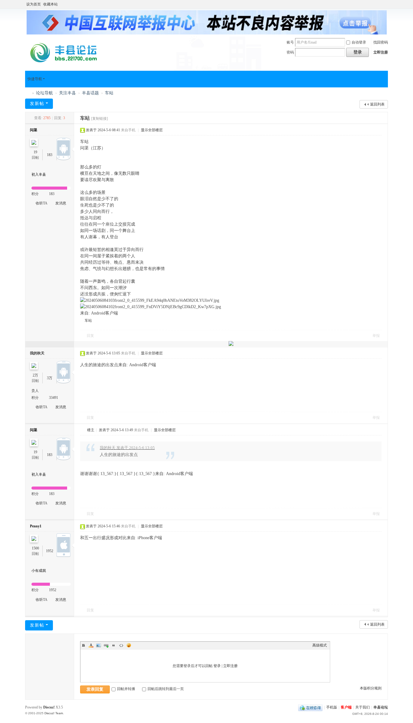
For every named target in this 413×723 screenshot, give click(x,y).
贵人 (35, 391)
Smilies (129, 645)
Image (99, 645)
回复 (90, 336)
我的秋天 (37, 353)
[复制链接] (99, 118)
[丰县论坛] (66, 52)
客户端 (346, 707)
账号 (290, 42)
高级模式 (319, 645)
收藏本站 (50, 4)
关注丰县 (67, 93)
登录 (217, 666)
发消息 (60, 203)
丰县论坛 (27, 93)
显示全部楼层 (152, 130)
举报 (376, 336)
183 (49, 155)
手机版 (331, 707)
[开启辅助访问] (386, 4)
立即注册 (380, 52)
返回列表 (377, 104)
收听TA (41, 203)
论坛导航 (44, 93)
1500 (35, 548)
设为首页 (33, 4)
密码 (290, 52)
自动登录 (359, 42)
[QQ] (310, 707)
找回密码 (380, 42)
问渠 (33, 130)
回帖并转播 (126, 689)
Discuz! (49, 707)
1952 (49, 551)
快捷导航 (35, 79)
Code (121, 645)
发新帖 (37, 103)
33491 (53, 398)
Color (91, 645)
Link (106, 645)
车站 (109, 93)
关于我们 (362, 707)
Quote (114, 645)
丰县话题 (90, 93)
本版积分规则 (371, 688)
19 (35, 152)
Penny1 (35, 526)
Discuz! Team (53, 713)
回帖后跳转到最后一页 (166, 689)
